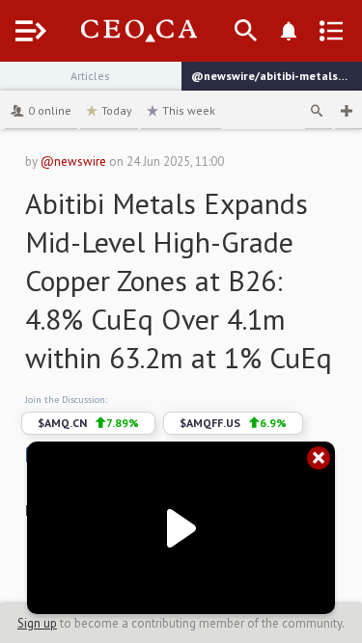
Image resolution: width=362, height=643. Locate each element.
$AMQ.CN (88, 422)
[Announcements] (288, 31)
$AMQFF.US (233, 422)
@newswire (73, 161)
